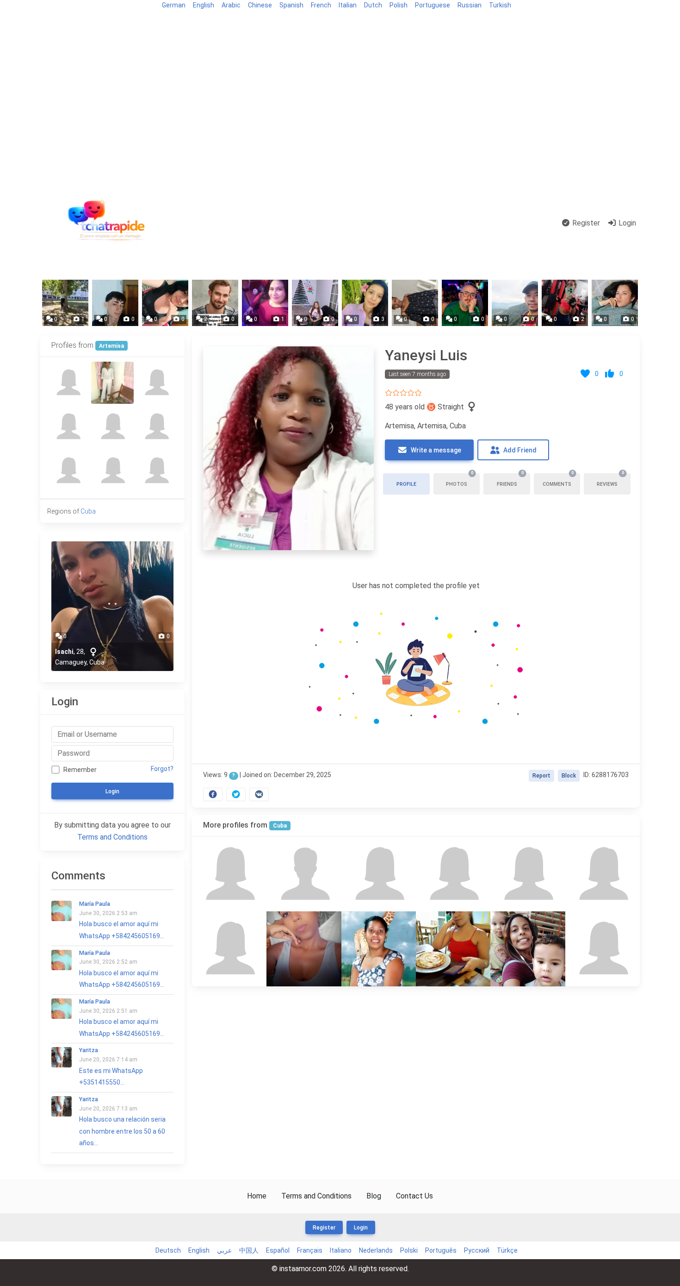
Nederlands (376, 1250)
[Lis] (527, 948)
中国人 (249, 1250)
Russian (469, 5)
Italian (348, 5)
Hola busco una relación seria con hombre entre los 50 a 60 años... (122, 1121)
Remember (80, 769)
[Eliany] (453, 948)
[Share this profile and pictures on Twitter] (236, 794)
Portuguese (432, 5)
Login (626, 223)
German (173, 5)
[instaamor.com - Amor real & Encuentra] (108, 223)
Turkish (500, 5)
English (203, 5)
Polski (409, 1250)
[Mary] (378, 874)
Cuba (280, 825)
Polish (398, 5)
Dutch (373, 5)
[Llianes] (68, 383)
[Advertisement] (340, 103)
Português (441, 1250)
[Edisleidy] (229, 948)
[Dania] (157, 471)
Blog (51, 21)
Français (309, 1250)
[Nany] (453, 874)
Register (585, 223)
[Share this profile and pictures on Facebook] (213, 794)
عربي (224, 1250)
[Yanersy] (68, 471)
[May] (112, 471)
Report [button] (541, 775)
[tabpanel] (416, 571)
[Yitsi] (157, 427)
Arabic (231, 5)
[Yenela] (378, 948)
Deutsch (168, 1250)
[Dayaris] (602, 874)
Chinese (260, 5)
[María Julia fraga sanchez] (157, 383)
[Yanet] (602, 948)
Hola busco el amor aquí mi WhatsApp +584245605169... (121, 920)
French (321, 5)
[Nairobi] (303, 948)
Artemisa (111, 346)
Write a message (435, 450)
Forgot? (162, 768)
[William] (303, 874)
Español (278, 1250)
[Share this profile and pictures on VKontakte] (259, 794)
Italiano (341, 1250)
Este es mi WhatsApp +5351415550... (111, 1066)
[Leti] (112, 383)
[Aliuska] (68, 427)
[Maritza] (229, 874)
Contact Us (414, 1196)
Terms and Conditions (112, 837)
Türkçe (507, 1250)
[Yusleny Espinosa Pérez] (527, 874)
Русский (476, 1250)
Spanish (291, 5)
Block (569, 775)
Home (256, 1196)
